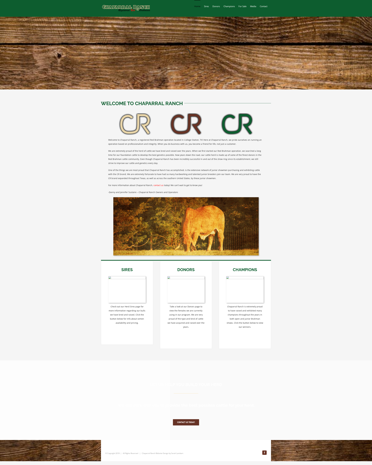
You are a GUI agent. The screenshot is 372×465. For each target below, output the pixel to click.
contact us (158, 185)
